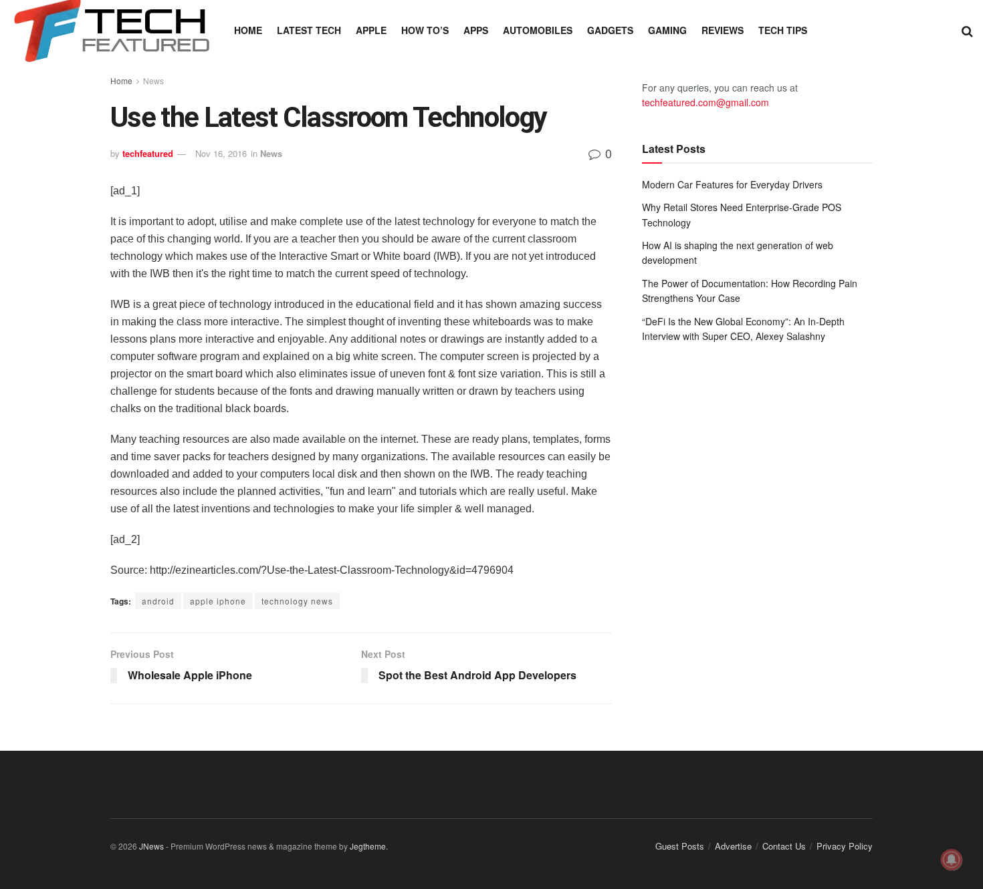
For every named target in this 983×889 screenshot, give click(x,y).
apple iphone (218, 600)
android (158, 600)
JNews (151, 846)
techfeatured (147, 153)
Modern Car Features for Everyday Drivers (732, 184)
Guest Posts (679, 846)
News (153, 80)
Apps (475, 30)
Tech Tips (782, 30)
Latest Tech (309, 30)
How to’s (425, 30)
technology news (297, 600)
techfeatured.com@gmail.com (705, 102)
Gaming (667, 30)
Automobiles (537, 30)
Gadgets (610, 30)
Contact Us (784, 846)
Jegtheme (368, 846)
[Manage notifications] (951, 859)
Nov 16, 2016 (221, 153)
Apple (371, 30)
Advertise (733, 846)
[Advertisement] (757, 463)
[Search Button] (967, 30)
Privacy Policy (844, 846)
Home (248, 30)
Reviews (722, 30)
